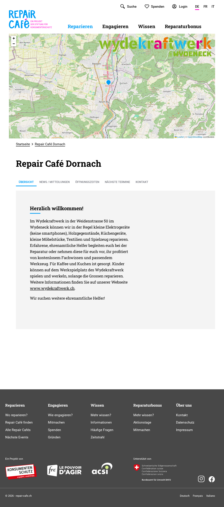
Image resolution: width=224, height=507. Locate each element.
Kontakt (142, 182)
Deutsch (185, 495)
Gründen (54, 437)
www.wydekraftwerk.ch (52, 288)
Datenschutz (185, 422)
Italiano (210, 495)
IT (213, 7)
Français (198, 495)
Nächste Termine (117, 182)
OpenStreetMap (194, 136)
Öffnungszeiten (87, 182)
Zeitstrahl (97, 437)
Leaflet (180, 136)
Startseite (23, 144)
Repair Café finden (19, 422)
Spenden (54, 430)
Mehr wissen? (101, 415)
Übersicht (26, 182)
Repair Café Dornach (50, 144)
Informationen (101, 422)
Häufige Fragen (102, 430)
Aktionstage (142, 422)
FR (205, 7)
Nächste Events (16, 437)
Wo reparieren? (16, 415)
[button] (108, 82)
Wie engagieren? (60, 415)
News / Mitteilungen (54, 182)
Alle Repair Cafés (18, 430)
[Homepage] (30, 29)
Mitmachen (56, 422)
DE (197, 7)
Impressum (184, 430)
